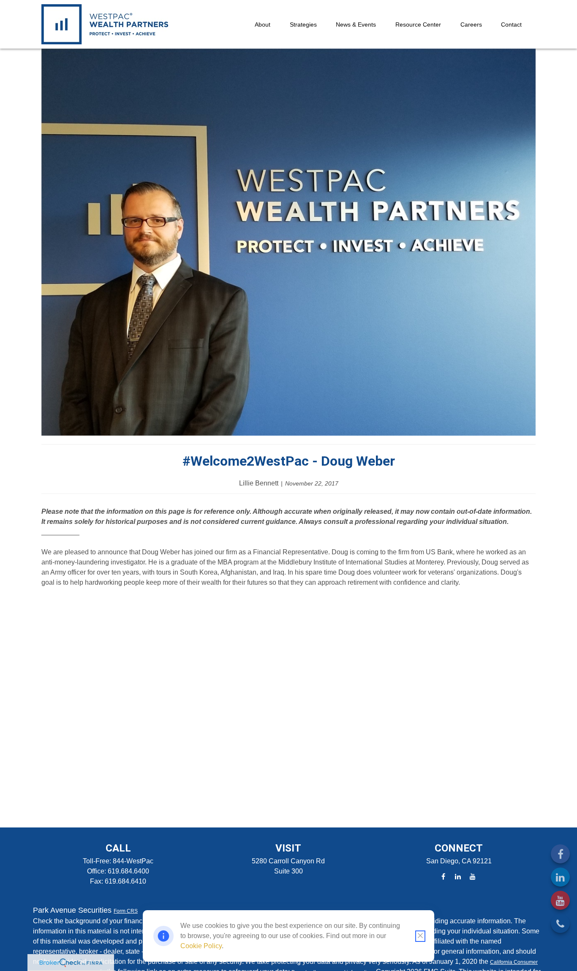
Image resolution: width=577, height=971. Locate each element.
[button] (262, 24)
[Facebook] (560, 853)
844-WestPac (133, 861)
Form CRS (126, 911)
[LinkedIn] (560, 877)
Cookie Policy (201, 945)
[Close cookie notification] (420, 936)
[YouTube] (560, 900)
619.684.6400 (128, 871)
